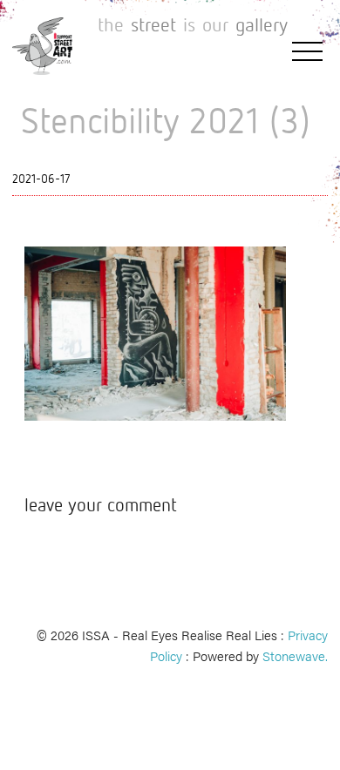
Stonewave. (295, 655)
